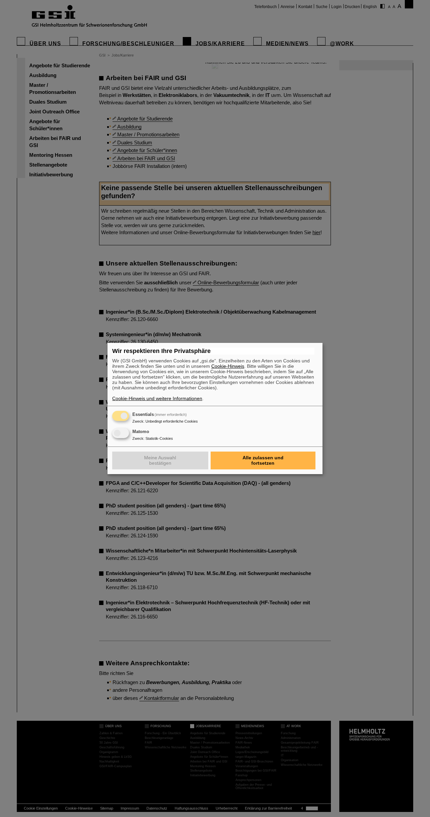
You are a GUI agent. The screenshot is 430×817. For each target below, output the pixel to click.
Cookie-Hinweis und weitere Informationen (157, 398)
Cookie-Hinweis (227, 366)
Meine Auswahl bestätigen (160, 460)
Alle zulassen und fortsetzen (263, 460)
